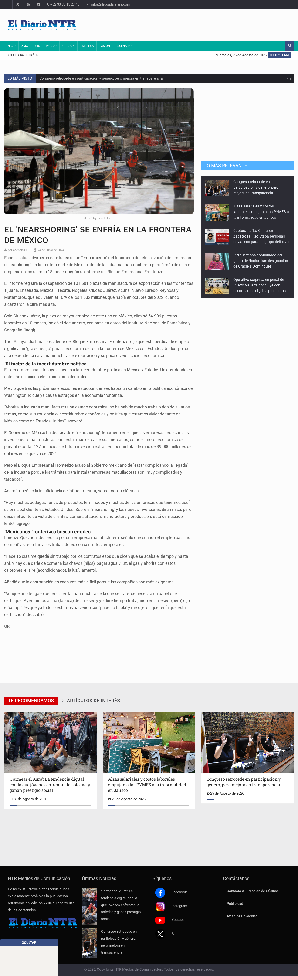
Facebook (179, 892)
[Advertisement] (206, 24)
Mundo (51, 46)
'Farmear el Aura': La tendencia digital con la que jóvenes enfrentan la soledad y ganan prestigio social (121, 905)
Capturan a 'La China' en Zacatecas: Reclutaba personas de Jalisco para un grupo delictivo (261, 212)
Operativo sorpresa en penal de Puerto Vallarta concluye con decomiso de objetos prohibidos (259, 261)
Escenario (124, 46)
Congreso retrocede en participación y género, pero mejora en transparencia (101, 78)
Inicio (11, 46)
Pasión (104, 46)
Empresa (87, 46)
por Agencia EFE (18, 250)
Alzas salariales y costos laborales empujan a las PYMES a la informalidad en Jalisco (261, 187)
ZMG (24, 46)
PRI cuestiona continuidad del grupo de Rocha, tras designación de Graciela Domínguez (260, 236)
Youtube (178, 920)
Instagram (179, 906)
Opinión (68, 46)
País (37, 46)
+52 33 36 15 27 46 (64, 5)
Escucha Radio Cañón (23, 55)
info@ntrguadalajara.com (110, 5)
